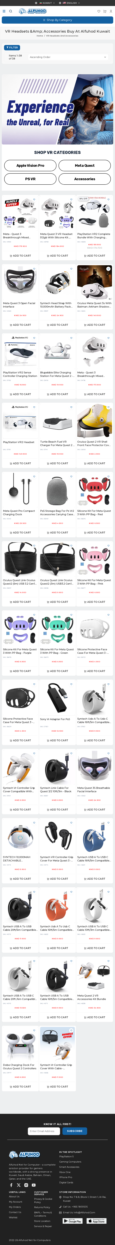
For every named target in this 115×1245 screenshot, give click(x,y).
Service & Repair (43, 1226)
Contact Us (15, 1212)
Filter (13, 47)
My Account (15, 1201)
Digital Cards (66, 1182)
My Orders (15, 1207)
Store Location (42, 1221)
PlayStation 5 (66, 1156)
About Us (14, 1196)
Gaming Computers (70, 1161)
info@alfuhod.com (84, 1212)
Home (40, 36)
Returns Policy (42, 1207)
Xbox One (65, 1172)
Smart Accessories (69, 1167)
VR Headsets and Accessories (62, 36)
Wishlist (13, 1217)
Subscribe (75, 1131)
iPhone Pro (65, 1177)
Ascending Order (40, 57)
